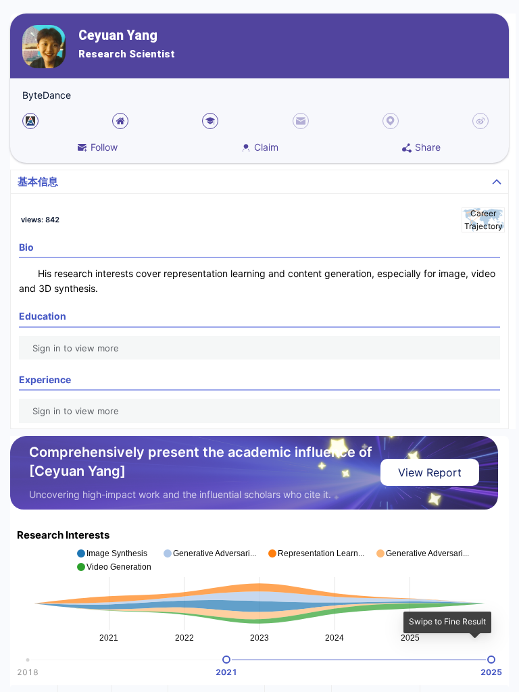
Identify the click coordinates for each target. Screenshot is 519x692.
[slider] (226, 659)
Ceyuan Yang (117, 35)
